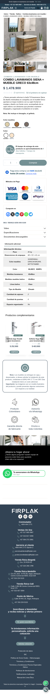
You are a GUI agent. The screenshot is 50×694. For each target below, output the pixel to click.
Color (5, 131)
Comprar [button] (14, 352)
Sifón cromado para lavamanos (36, 340)
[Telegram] (31, 214)
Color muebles (9, 120)
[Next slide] (45, 67)
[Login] (42, 8)
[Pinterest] (22, 214)
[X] (13, 214)
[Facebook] (8, 214)
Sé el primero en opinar (36, 93)
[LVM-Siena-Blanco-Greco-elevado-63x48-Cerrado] (25, 39)
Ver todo (38, 2)
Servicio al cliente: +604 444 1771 (35, 5)
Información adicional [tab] (13, 244)
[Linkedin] (17, 214)
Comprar (33, 163)
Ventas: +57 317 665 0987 (13, 5)
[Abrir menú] (16, 8)
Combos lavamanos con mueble (22, 77)
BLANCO (31, 269)
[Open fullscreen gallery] (44, 59)
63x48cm (31, 274)
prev (7, 339)
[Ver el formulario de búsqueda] (38, 8)
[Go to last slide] (4, 67)
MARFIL (39, 269)
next (43, 339)
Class (30, 284)
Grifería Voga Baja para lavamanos (14, 340)
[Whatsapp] (26, 214)
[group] (8, 67)
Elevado (31, 289)
